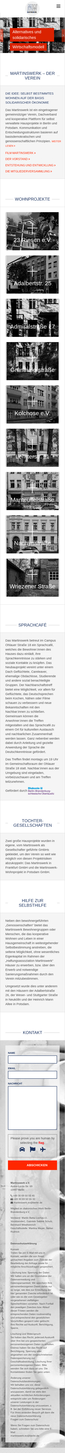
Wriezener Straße (32, 586)
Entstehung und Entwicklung (29, 165)
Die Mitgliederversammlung (27, 171)
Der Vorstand (16, 159)
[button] (5, 35)
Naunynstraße (32, 543)
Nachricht (15, 1083)
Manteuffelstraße (32, 499)
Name (11, 1053)
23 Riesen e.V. (33, 240)
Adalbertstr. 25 (32, 283)
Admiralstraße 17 (32, 326)
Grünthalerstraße (32, 369)
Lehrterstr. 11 (32, 456)
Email (12, 1068)
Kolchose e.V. (32, 413)
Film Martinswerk (19, 153)
